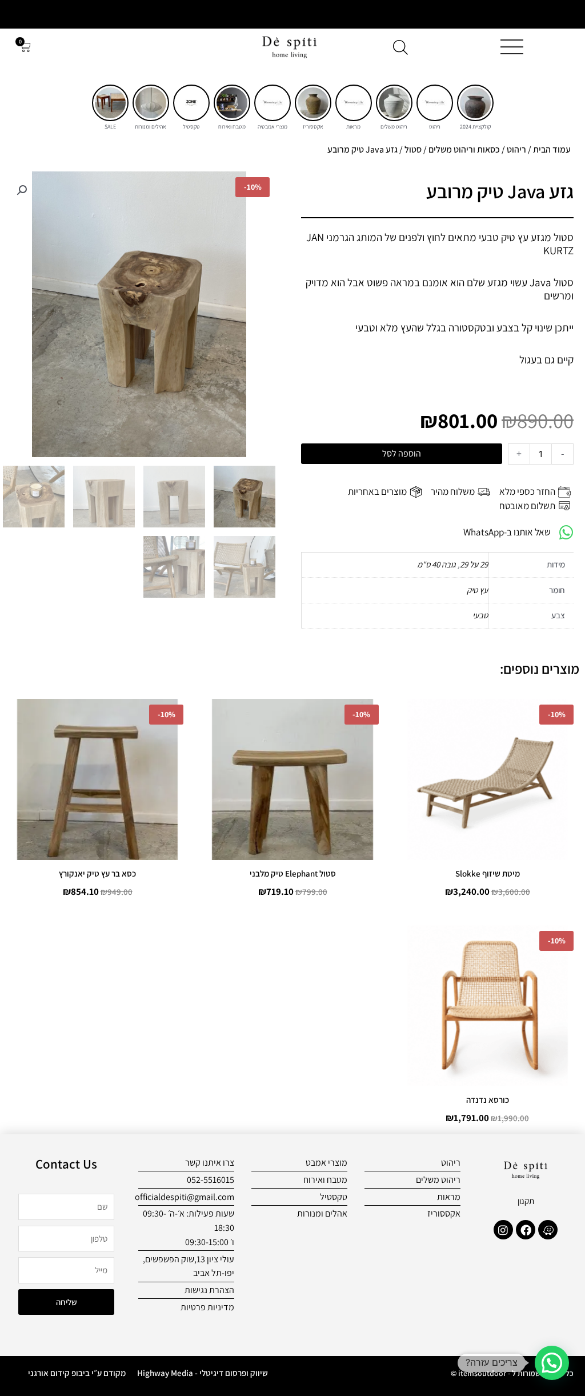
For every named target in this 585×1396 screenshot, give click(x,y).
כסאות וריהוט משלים (464, 149)
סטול (413, 149)
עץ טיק (477, 590)
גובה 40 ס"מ (436, 564)
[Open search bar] (400, 47)
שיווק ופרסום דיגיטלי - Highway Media (202, 1372)
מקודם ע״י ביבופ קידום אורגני (77, 1372)
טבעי (480, 615)
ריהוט (516, 149)
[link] (475, 103)
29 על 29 (474, 564)
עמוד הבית (552, 149)
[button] (21, 190)
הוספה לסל (401, 453)
